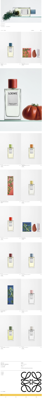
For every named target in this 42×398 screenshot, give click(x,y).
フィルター (2, 30)
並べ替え (5, 30)
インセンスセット (3, 26)
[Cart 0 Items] (36, 397)
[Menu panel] (6, 397)
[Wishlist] (26, 397)
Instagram (2, 373)
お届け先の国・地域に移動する (5, 364)
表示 (40, 30)
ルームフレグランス (3, 23)
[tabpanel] (21, 99)
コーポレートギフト (3, 365)
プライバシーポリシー (24, 364)
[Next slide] (40, 99)
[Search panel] (16, 397)
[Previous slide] (1, 99)
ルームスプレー (8, 26)
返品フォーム (22, 365)
